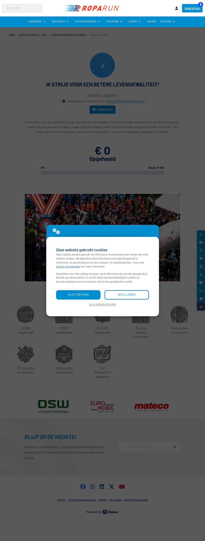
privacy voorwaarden (68, 266)
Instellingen (126, 294)
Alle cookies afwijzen (102, 304)
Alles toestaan (78, 294)
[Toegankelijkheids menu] (200, 4)
